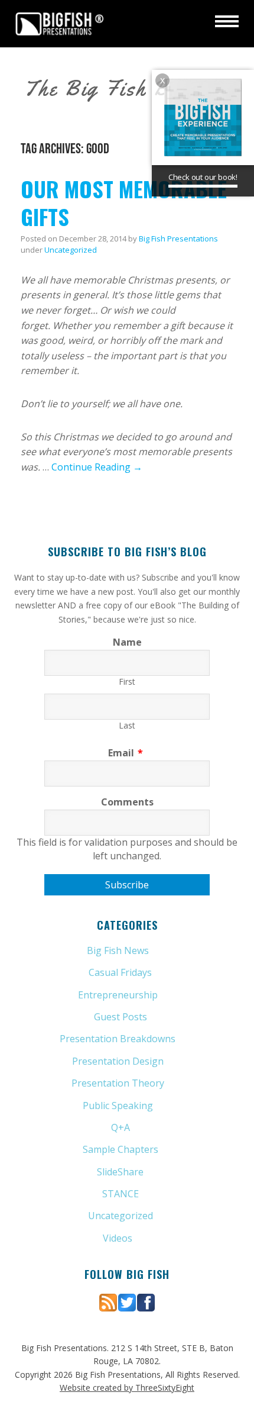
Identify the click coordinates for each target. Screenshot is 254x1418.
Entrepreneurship (118, 994)
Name (127, 642)
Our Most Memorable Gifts (124, 202)
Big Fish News (118, 950)
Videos (117, 1238)
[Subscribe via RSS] (108, 1301)
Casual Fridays (120, 972)
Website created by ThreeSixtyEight (127, 1387)
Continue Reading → (96, 466)
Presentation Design (118, 1061)
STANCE (120, 1193)
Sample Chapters (120, 1149)
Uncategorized (70, 249)
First (127, 681)
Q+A (120, 1127)
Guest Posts (120, 1016)
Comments (127, 801)
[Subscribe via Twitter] (127, 1301)
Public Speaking (118, 1105)
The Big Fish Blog (111, 88)
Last (127, 725)
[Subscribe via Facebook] (145, 1301)
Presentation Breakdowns (117, 1038)
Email (125, 752)
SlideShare (120, 1171)
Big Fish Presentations (59, 24)
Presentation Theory (117, 1083)
